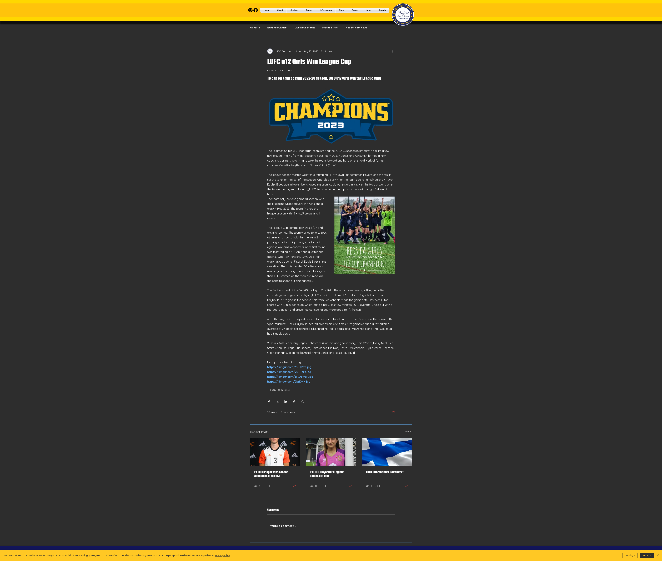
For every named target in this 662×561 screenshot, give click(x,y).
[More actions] (393, 51)
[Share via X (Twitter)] (277, 401)
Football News (330, 27)
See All (408, 431)
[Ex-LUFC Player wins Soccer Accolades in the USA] (275, 452)
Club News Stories (304, 27)
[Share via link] (294, 401)
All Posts (255, 27)
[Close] (658, 555)
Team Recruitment (277, 27)
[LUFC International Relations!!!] (387, 452)
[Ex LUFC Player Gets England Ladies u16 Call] (331, 452)
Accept (647, 555)
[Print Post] (302, 401)
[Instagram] (250, 10)
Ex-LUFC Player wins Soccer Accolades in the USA (271, 474)
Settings (630, 555)
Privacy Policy (222, 555)
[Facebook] (255, 10)
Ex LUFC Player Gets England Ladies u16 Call (327, 474)
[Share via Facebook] (268, 401)
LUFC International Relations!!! (385, 472)
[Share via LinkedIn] (285, 401)
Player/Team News (356, 27)
